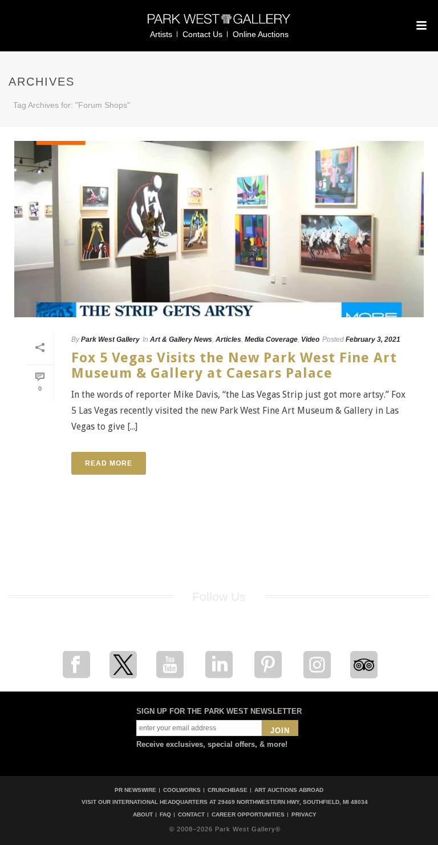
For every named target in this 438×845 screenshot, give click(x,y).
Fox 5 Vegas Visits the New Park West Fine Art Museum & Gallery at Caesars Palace (234, 365)
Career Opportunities (248, 815)
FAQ (165, 815)
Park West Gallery (110, 339)
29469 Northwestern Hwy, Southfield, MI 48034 (293, 802)
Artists (161, 34)
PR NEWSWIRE (135, 790)
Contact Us (202, 34)
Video (310, 339)
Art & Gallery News (181, 339)
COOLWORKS (182, 790)
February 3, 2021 (373, 339)
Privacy (304, 815)
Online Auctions (261, 34)
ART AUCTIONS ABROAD (288, 790)
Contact (191, 815)
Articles (228, 339)
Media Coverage (271, 339)
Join (280, 730)
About (143, 815)
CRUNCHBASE (228, 790)
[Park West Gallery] (219, 23)
